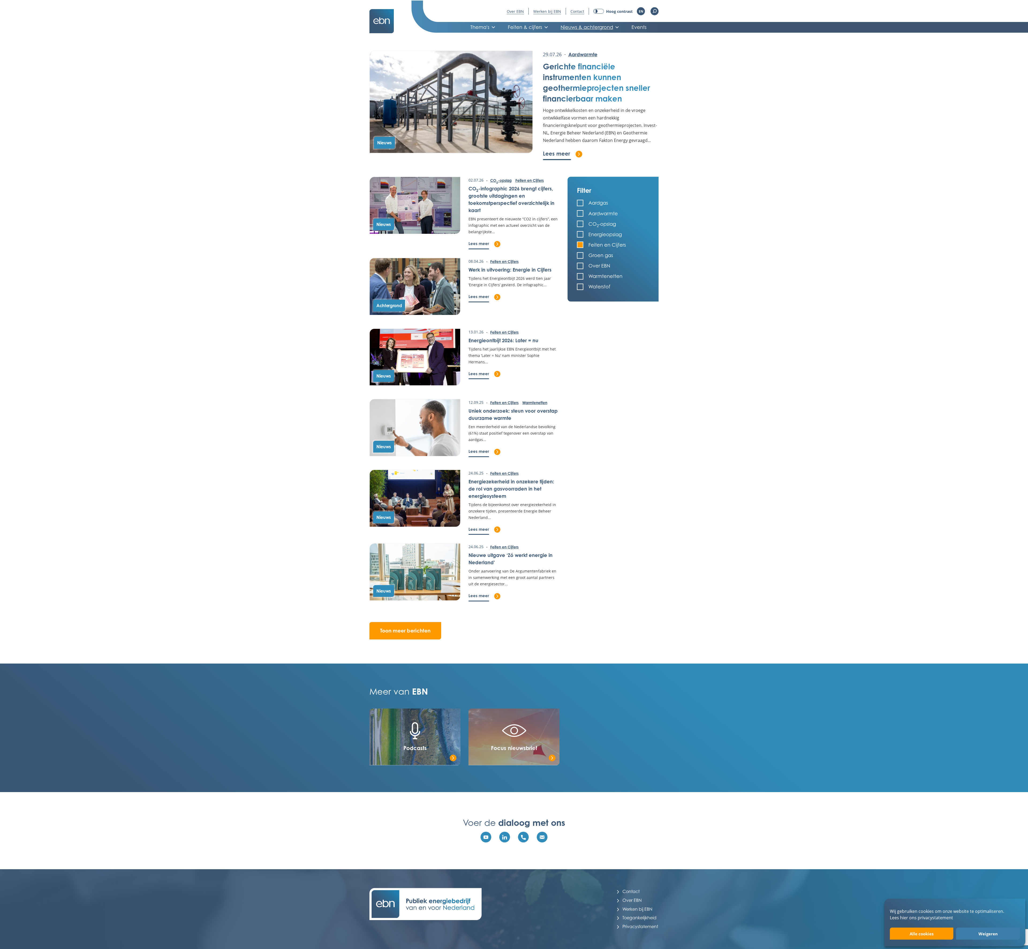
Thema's (479, 27)
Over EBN (515, 11)
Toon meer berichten (405, 630)
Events (639, 27)
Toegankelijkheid (639, 917)
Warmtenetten (534, 402)
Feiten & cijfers (525, 27)
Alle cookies (921, 933)
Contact (577, 11)
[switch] (613, 11)
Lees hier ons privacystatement (921, 917)
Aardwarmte (583, 54)
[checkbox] (613, 203)
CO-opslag (501, 181)
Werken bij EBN (547, 11)
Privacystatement (640, 926)
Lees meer (562, 153)
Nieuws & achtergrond (587, 27)
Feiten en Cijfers (529, 180)
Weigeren (988, 933)
